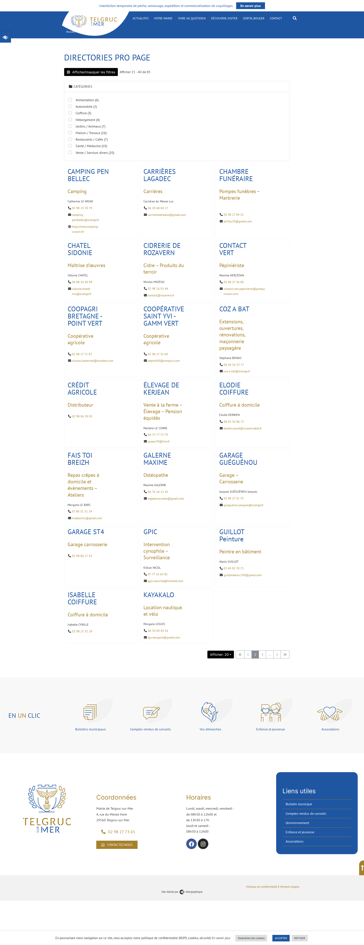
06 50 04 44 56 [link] (158, 631)
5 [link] (277, 654)
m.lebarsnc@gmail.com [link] (87, 518)
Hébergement (88, 120)
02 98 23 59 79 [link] (82, 208)
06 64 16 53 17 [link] (234, 365)
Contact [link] (276, 18)
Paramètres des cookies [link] (251, 938)
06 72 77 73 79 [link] (158, 435)
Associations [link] (295, 841)
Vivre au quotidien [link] (192, 18)
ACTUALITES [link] (141, 18)
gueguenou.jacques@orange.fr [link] (244, 505)
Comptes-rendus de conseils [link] (306, 813)
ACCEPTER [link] (281, 938)
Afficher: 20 (219, 654)
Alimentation (87, 100)
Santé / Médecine (91, 146)
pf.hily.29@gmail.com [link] (238, 221)
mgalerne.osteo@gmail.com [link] (166, 498)
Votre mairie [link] (163, 18)
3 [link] (262, 654)
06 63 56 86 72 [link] (234, 421)
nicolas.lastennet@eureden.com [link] (92, 361)
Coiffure (83, 113)
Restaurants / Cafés (92, 139)
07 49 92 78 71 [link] (234, 568)
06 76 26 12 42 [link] (158, 491)
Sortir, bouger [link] (253, 18)
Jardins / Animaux (90, 126)
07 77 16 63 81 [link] (158, 574)
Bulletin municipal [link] (299, 804)
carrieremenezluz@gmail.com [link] (167, 214)
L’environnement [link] (297, 823)
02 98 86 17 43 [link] (82, 556)
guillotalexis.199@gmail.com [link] (243, 575)
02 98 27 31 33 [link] (234, 498)
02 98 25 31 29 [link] (82, 631)
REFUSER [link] (299, 938)
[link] (5, 37)
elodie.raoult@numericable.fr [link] (243, 428)
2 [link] (255, 654)
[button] (294, 18)
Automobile (86, 106)
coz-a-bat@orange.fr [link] (237, 371)
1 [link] (248, 654)
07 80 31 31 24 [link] (82, 511)
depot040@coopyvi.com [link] (164, 361)
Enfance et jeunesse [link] (300, 832)
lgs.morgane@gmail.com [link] (164, 637)
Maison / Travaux (91, 133)
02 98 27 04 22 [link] (234, 214)
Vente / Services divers (95, 153)
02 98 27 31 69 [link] (158, 354)
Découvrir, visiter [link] (224, 18)
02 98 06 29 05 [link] (82, 416)
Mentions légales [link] (290, 887)
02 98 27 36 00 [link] (234, 282)
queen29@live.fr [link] (159, 441)
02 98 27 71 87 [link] (82, 354)
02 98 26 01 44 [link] (158, 288)
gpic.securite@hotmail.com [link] (165, 581)
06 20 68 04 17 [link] (158, 208)
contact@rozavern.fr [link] (161, 295)
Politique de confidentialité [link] (261, 887)
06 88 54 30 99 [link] (82, 282)
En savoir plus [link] (250, 6)
